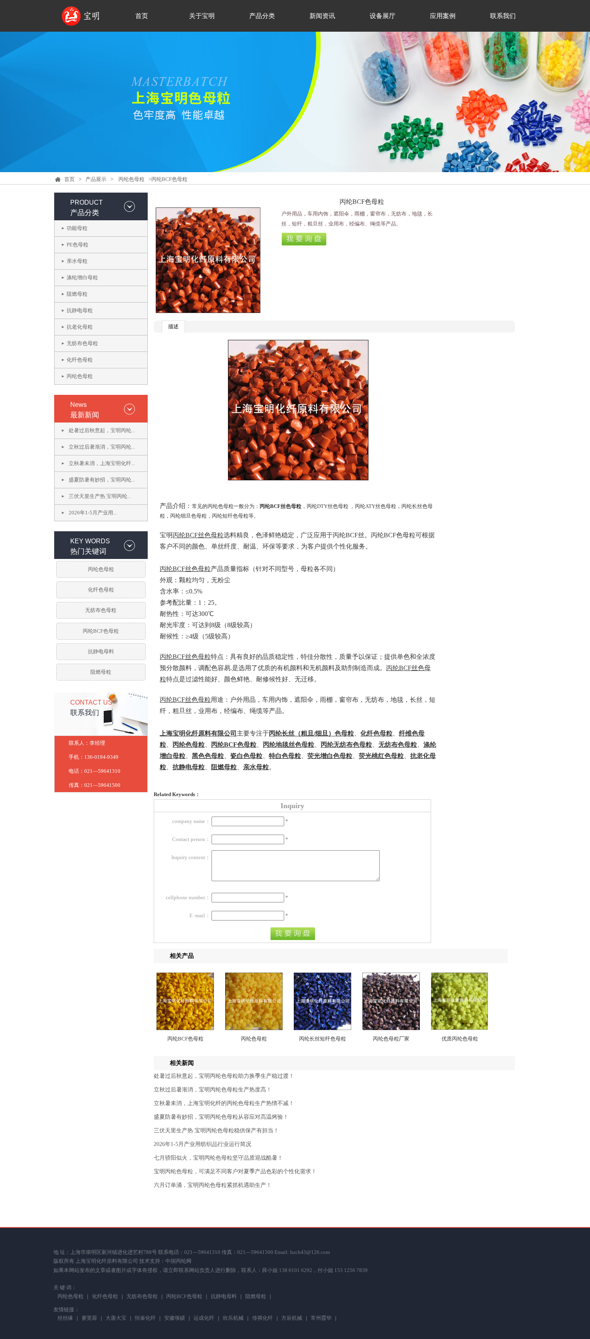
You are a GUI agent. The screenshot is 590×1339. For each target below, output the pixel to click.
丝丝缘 (65, 1318)
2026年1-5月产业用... (93, 513)
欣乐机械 (233, 1318)
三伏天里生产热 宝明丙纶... (100, 496)
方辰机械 (291, 1318)
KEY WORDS (90, 541)
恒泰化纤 (145, 1318)
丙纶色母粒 (131, 179)
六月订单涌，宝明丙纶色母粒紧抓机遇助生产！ (213, 1185)
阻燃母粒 (77, 294)
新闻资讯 (322, 15)
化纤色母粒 (80, 360)
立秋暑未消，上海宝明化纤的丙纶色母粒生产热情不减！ (224, 1103)
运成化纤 (203, 1318)
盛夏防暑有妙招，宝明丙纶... (102, 480)
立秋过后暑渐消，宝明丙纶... (102, 447)
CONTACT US (91, 702)
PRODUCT (86, 202)
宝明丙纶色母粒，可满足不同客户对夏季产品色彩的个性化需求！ (235, 1171)
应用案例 (443, 15)
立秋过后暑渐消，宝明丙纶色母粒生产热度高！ (213, 1090)
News (78, 404)
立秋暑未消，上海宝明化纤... (102, 463)
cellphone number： (188, 897)
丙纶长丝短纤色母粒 (322, 1039)
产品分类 (262, 15)
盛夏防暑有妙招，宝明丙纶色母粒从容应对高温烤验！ (221, 1117)
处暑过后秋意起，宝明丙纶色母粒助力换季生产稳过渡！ (224, 1076)
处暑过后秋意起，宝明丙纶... (102, 430)
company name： (191, 821)
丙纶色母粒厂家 (391, 1039)
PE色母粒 (77, 245)
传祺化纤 (262, 1318)
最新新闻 (84, 415)
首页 (141, 15)
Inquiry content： (190, 857)
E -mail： (199, 915)
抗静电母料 (101, 651)
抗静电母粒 (80, 310)
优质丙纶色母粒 (459, 1039)
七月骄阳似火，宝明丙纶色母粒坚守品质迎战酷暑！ (218, 1158)
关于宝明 (202, 15)
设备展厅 (382, 15)
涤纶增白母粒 (82, 277)
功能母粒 (77, 228)
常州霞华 (321, 1318)
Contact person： (191, 839)
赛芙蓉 (89, 1318)
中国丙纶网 (178, 1261)
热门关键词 (88, 551)
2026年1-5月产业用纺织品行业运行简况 (202, 1144)
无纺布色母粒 (82, 343)
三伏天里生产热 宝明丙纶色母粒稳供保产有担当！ (216, 1131)
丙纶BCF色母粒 (101, 631)
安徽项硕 (174, 1318)
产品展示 (95, 179)
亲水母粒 (77, 261)
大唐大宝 (116, 1318)
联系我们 (503, 15)
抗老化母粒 (80, 327)
